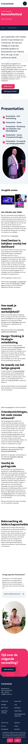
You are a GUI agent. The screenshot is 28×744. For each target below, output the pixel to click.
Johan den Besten (20, 371)
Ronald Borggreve (20, 347)
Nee (18, 740)
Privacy (16, 726)
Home (3, 28)
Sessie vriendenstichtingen (8, 451)
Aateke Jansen (8, 494)
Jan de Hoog (15, 284)
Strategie (3, 705)
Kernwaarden (4, 729)
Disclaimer (17, 729)
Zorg (15, 705)
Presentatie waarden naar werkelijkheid (12, 331)
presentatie (15, 236)
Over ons (3, 726)
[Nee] (26, 737)
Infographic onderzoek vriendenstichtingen (12, 458)
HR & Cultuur (4, 708)
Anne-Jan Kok (22, 282)
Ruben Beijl (15, 322)
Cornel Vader (12, 282)
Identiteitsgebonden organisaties (19, 715)
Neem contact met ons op (12, 594)
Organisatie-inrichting (4, 712)
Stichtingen (17, 708)
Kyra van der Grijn (15, 434)
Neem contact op (8, 669)
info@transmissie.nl (6, 694)
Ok (10, 740)
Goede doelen (18, 711)
